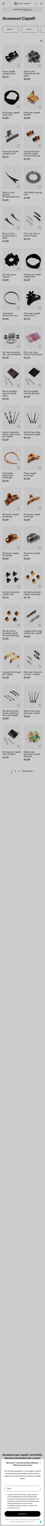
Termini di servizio (22, 1521)
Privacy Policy (26, 1494)
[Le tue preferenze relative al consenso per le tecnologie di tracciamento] (41, 1522)
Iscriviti (22, 1514)
